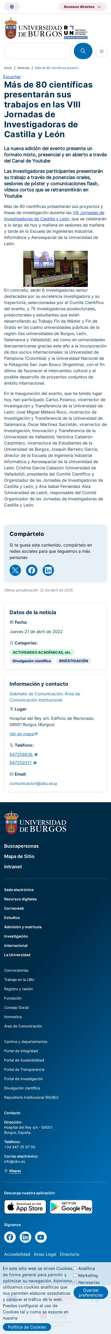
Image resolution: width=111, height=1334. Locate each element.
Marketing (88, 1275)
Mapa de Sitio (19, 856)
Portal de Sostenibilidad (24, 1060)
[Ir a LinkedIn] (48, 570)
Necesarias (89, 1282)
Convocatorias (16, 970)
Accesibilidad (17, 1254)
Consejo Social (16, 1007)
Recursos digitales (20, 899)
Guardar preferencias (91, 1292)
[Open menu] (102, 51)
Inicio (8, 68)
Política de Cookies (27, 1327)
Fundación (13, 998)
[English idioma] (12, 7)
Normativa (13, 1017)
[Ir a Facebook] (31, 570)
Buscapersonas (21, 846)
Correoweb (14, 908)
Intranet (13, 866)
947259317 (21, 762)
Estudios (12, 917)
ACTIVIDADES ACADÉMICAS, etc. (42, 652)
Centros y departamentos (25, 1041)
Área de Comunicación (23, 1026)
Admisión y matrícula (23, 927)
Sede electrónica (19, 889)
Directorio (70, 1254)
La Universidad (17, 955)
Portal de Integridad (21, 1051)
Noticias (23, 68)
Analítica (86, 1268)
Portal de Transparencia (24, 1069)
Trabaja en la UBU (19, 979)
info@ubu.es (14, 1161)
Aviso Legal (45, 1254)
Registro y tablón (18, 989)
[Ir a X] (15, 570)
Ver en (22, 733)
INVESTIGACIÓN (73, 661)
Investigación (16, 936)
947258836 (22, 754)
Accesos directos (79, 6)
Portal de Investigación (23, 1078)
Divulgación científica (32, 661)
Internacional (16, 945)
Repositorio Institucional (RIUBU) (31, 1097)
